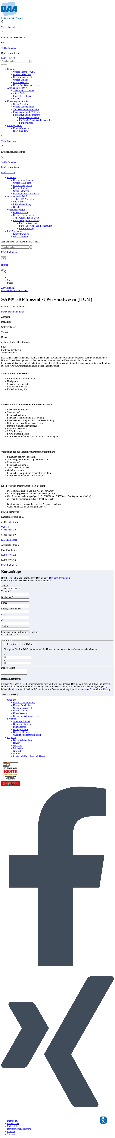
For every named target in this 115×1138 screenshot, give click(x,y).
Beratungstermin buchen (12, 311)
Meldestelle (12, 1126)
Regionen (11, 737)
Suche (10, 280)
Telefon (4, 626)
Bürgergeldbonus (21, 732)
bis (5, 660)
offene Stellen (19, 93)
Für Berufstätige (26, 123)
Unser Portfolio (20, 104)
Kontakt (11, 1131)
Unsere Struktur (20, 80)
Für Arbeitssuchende (29, 117)
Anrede (4, 585)
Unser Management (22, 77)
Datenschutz (13, 1123)
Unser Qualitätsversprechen (26, 85)
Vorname (6, 591)
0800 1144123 (8, 58)
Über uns (11, 69)
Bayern (16, 743)
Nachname (7, 597)
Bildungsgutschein (22, 724)
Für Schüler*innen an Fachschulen (35, 120)
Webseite (5, 527)
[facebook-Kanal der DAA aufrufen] (57, 965)
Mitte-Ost (17, 745)
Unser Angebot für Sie (17, 101)
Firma (4, 603)
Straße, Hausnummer (11, 608)
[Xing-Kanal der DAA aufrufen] (57, 1115)
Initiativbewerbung (22, 96)
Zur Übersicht (7, 288)
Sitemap (11, 1134)
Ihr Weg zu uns (14, 125)
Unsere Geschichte (22, 74)
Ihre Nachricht (8, 667)
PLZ (3, 614)
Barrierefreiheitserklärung (19, 1129)
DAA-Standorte (20, 131)
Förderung (12, 718)
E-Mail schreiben (9, 540)
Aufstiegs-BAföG (21, 721)
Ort (2, 620)
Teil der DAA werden (23, 90)
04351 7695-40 (8, 555)
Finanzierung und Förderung (26, 112)
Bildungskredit (20, 726)
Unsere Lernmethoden (23, 106)
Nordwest (17, 753)
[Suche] (2, 64)
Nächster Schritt (9, 695)
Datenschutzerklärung (59, 578)
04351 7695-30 (8, 529)
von (5, 654)
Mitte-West (18, 748)
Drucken (5, 290)
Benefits (17, 98)
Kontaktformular (21, 128)
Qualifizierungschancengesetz (27, 735)
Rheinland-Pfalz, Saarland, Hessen (29, 756)
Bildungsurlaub (20, 729)
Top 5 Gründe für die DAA (26, 109)
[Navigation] (5, 64)
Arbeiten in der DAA (17, 88)
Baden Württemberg (22, 740)
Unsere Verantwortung (24, 71)
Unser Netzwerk (21, 82)
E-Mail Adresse (9, 634)
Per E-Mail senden (19, 290)
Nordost (17, 751)
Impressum (12, 1120)
